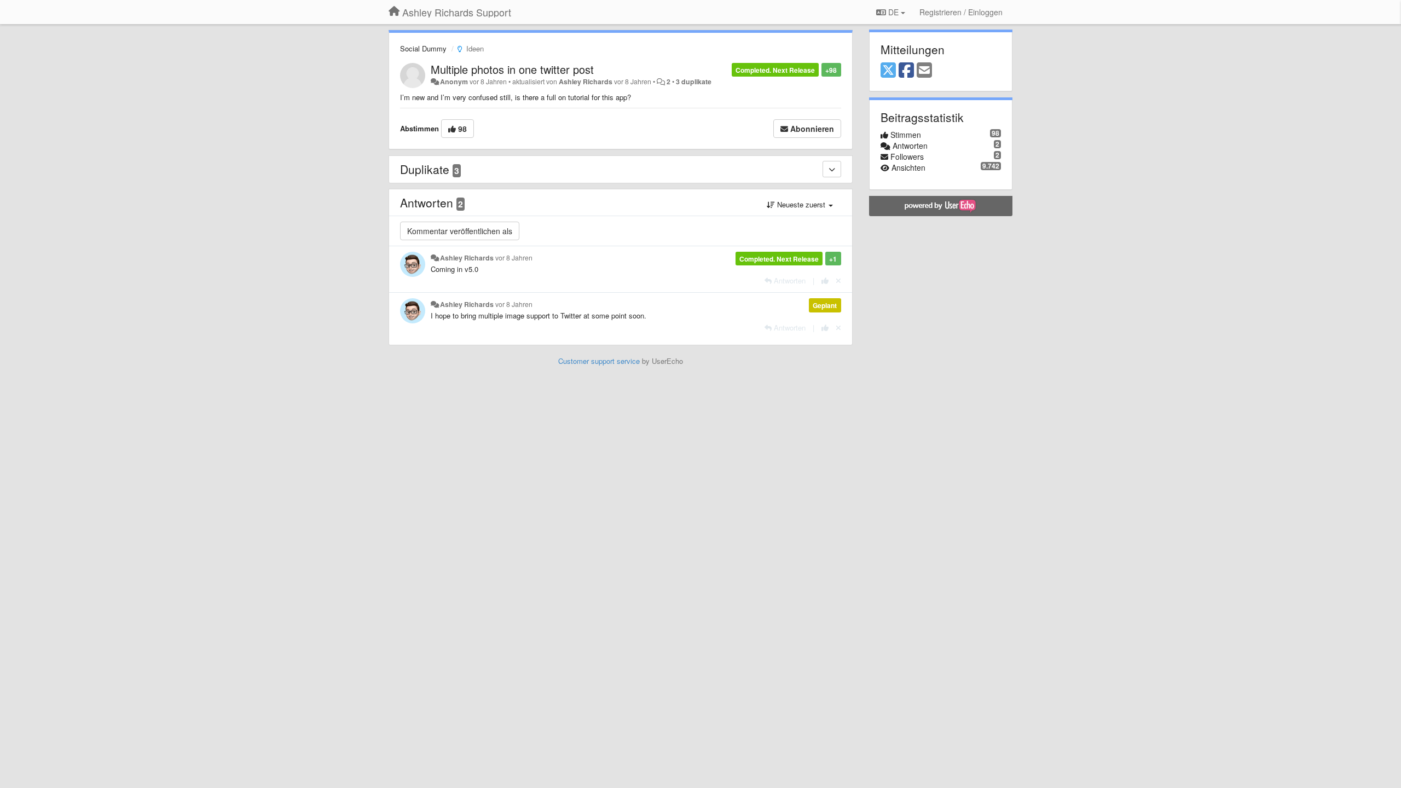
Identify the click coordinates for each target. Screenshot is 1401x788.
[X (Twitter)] (888, 70)
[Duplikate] (832, 169)
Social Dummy (423, 48)
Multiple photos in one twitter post (512, 69)
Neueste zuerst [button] (801, 204)
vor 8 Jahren (513, 258)
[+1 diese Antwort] (825, 280)
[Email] (924, 70)
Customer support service (599, 361)
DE (893, 12)
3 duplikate (693, 81)
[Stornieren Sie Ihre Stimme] (838, 280)
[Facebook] (906, 70)
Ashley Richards (585, 81)
